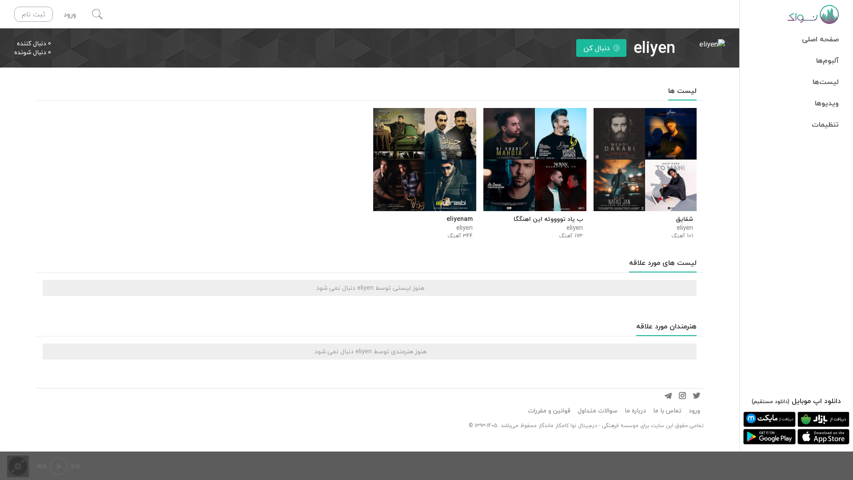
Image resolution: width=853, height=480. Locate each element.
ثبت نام (33, 14)
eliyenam (459, 219)
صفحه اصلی (820, 39)
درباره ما (635, 410)
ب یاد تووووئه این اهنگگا (548, 219)
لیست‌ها (826, 82)
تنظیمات (825, 124)
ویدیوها (827, 103)
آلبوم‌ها (827, 60)
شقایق (684, 219)
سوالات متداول (598, 410)
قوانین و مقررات (549, 410)
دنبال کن (596, 48)
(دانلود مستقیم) (770, 401)
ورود (694, 410)
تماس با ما (667, 410)
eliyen (685, 228)
